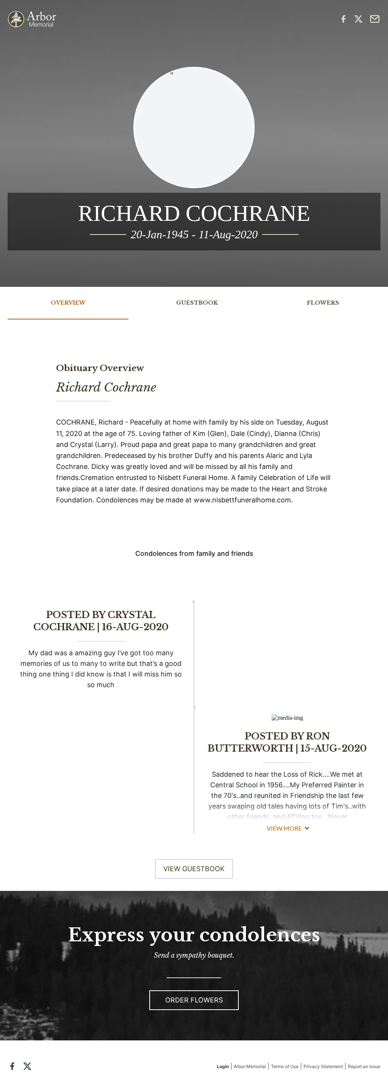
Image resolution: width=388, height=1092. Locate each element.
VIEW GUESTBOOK (194, 869)
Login (223, 1066)
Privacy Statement (323, 1066)
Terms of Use (285, 1066)
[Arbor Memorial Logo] (32, 19)
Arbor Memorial (250, 1066)
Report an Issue (364, 1066)
